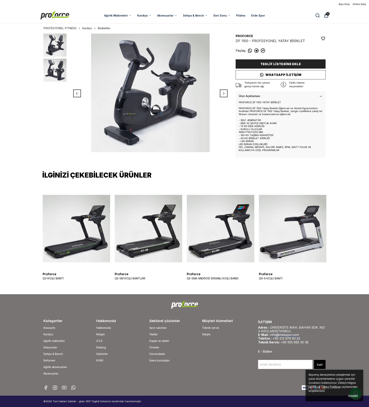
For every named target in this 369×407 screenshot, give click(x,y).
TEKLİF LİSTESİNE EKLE (280, 64)
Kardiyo (142, 15)
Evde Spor (258, 15)
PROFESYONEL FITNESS (59, 28)
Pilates (240, 15)
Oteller (153, 334)
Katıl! (320, 364)
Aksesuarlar (165, 15)
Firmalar (154, 347)
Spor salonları (158, 327)
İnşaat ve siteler (159, 340)
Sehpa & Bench (193, 15)
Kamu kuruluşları (159, 360)
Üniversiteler (157, 354)
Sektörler (102, 354)
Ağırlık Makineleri (116, 15)
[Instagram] (55, 387)
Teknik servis (210, 327)
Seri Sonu (220, 15)
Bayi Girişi (344, 4)
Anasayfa (49, 327)
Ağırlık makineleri (54, 340)
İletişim (100, 334)
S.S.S (99, 340)
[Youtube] (64, 387)
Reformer (49, 360)
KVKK (99, 360)
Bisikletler (104, 28)
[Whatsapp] (73, 387)
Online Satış (359, 4)
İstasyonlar (50, 347)
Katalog (101, 347)
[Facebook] (45, 387)
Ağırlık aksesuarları (55, 367)
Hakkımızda (103, 327)
